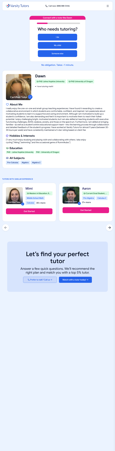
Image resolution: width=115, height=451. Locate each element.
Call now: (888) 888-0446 (59, 6)
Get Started (29, 211)
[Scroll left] (5, 227)
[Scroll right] (109, 227)
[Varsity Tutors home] (17, 6)
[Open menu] (107, 6)
